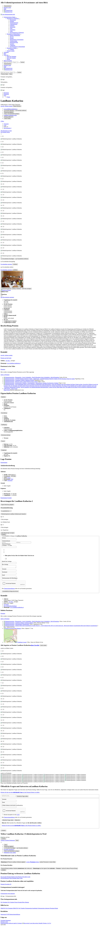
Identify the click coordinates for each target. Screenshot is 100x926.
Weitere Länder (10, 51)
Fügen (8, 477)
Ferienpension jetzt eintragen (8, 893)
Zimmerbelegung (6, 544)
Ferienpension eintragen (44, 908)
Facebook (3, 920)
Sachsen (12, 43)
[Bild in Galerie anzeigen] (12, 279)
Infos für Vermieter (11, 56)
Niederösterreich (14, 22)
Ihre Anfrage (5, 564)
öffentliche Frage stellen (22, 796)
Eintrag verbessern (8, 116)
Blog (5, 53)
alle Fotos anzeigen (26, 288)
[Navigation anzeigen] (1, 842)
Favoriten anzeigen (9, 849)
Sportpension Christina (52, 383)
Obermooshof (25, 624)
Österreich (9, 480)
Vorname (4, 569)
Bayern (12, 36)
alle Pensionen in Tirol (6, 130)
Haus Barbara (17, 628)
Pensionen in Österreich (13, 18)
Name (3, 802)
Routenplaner (4, 462)
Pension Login (7, 7)
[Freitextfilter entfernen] (19, 62)
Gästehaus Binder (28, 622)
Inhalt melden (7, 118)
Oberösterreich (13, 24)
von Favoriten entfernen (20, 110)
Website (4, 538)
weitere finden (32, 862)
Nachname (4, 572)
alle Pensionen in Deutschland (17, 46)
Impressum (3, 914)
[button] (50, 195)
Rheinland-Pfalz (14, 42)
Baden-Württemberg (15, 35)
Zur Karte (6, 604)
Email (3, 575)
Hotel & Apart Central (31, 381)
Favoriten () (6, 884)
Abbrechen (17, 820)
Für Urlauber (11, 902)
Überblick (3, 397)
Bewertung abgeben (8, 112)
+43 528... (7, 360)
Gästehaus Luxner (22, 642)
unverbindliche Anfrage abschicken (10, 591)
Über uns (6, 55)
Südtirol (12, 49)
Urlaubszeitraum (6, 541)
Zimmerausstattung (5, 435)
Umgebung (3, 450)
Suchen (22, 62)
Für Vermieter (4, 902)
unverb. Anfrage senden (7, 106)
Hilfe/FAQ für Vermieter (7, 908)
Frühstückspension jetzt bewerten (13, 514)
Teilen (5, 844)
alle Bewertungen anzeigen (7, 297)
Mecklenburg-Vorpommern (16, 39)
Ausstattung (4, 413)
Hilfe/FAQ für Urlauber (19, 908)
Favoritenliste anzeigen (6, 264)
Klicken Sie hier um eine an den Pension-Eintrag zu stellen (20, 792)
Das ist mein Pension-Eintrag (15, 876)
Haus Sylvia (7, 390)
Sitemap (27, 902)
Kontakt (10, 497)
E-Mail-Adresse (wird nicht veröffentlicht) (12, 805)
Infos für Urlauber (11, 58)
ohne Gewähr (35, 645)
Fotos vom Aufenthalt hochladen (11, 113)
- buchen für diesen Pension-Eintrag (66, 868)
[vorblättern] (1, 257)
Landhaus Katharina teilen (10, 115)
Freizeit (3, 441)
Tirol (11, 28)
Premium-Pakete (54, 908)
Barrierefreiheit (7, 6)
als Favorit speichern (9, 110)
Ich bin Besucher (11, 878)
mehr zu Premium (5, 374)
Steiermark (12, 27)
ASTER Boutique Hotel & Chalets (66, 378)
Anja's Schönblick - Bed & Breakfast (50, 377)
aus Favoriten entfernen (22, 848)
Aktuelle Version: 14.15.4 (44, 923)
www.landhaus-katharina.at (10, 109)
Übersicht (6, 124)
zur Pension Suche (5, 132)
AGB (18, 814)
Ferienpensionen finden (10, 17)
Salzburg (12, 25)
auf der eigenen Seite (44, 868)
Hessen (12, 38)
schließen (15, 264)
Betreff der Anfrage (6, 561)
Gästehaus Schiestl (29, 380)
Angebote (6, 52)
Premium (3, 369)
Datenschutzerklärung (9, 588)
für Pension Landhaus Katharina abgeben (13, 862)
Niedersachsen (13, 41)
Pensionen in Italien (12, 48)
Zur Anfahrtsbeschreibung (10, 606)
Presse (8, 59)
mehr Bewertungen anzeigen (7, 532)
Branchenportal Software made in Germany (19, 923)
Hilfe (5, 9)
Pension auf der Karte (6, 358)
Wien (11, 31)
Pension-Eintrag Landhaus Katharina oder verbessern (16, 868)
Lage (5, 125)
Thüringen (12, 45)
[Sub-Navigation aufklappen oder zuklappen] (16, 17)
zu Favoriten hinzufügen (9, 848)
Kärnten (12, 21)
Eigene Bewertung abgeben (7, 504)
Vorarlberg (12, 29)
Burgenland (13, 20)
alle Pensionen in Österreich (17, 32)
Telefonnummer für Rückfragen (10, 578)
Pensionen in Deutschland (13, 34)
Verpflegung (4, 424)
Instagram (8, 920)
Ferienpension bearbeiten (31, 908)
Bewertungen (7, 128)
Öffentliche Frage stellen (10, 852)
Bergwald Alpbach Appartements (89, 625)
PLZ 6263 (13, 476)
